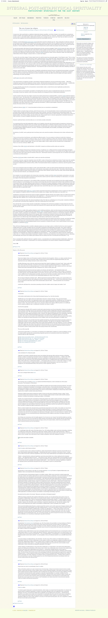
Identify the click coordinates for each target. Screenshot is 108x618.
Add (74, 23)
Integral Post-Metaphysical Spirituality (54, 8)
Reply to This (16, 246)
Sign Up (82, 1)
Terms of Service (90, 610)
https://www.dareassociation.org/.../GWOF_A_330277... (31, 339)
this (27, 352)
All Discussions (16, 23)
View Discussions (60, 30)
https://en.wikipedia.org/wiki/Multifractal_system (30, 340)
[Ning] (3, 1)
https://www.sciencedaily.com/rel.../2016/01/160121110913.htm (33, 337)
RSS (14, 606)
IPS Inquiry (50, 30)
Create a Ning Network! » (84, 39)
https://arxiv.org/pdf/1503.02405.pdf (27, 342)
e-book (48, 470)
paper (34, 381)
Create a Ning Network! (13, 1)
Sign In (86, 1)
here (35, 372)
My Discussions (24, 23)
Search (106, 1)
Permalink (19, 253)
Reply (20, 287)
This (19, 430)
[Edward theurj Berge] (15, 32)
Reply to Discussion (18, 603)
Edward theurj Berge (28, 30)
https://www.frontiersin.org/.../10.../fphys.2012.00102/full (31, 338)
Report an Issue (79, 610)
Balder (82, 34)
